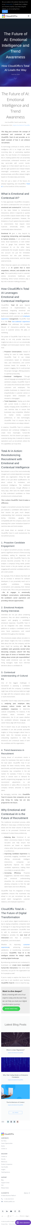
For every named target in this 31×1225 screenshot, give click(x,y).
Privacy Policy (4, 1224)
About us (26, 1193)
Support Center (5, 1182)
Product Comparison (6, 1164)
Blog (2, 1180)
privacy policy (9, 4)
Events (3, 1146)
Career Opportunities (6, 1143)
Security (3, 1159)
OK (5, 11)
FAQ (2, 1185)
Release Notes (5, 1188)
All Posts (15, 1112)
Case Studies (4, 1167)
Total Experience (5, 1172)
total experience (24, 321)
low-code (15, 321)
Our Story (3, 1141)
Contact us (4, 1148)
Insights (3, 1169)
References (4, 1161)
